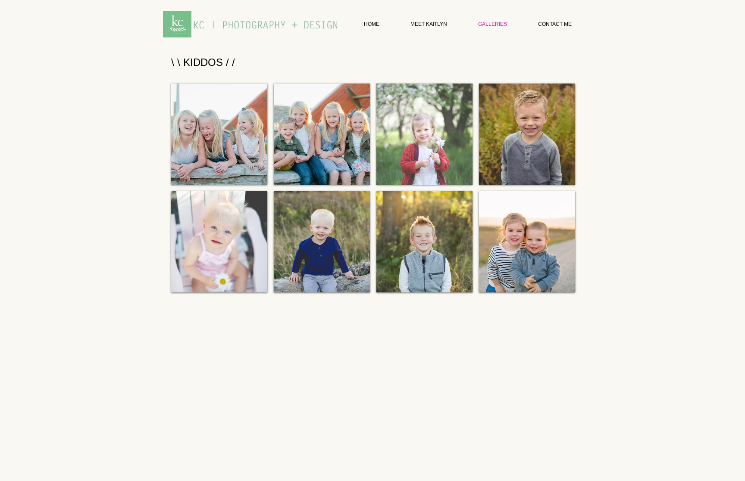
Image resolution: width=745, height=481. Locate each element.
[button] (219, 134)
